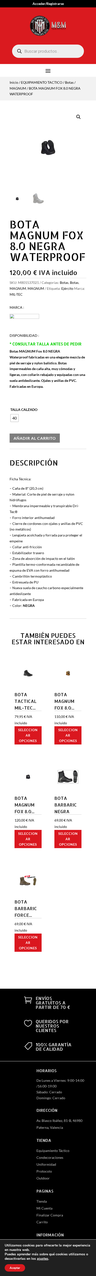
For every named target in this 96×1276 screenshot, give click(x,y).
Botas (69, 82)
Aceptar (15, 1268)
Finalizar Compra (49, 1215)
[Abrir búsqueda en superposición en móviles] (48, 51)
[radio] (14, 418)
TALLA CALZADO (23, 409)
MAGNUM (18, 88)
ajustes (42, 1259)
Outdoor (43, 1178)
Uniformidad (46, 1164)
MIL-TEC (16, 294)
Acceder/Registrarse (48, 4)
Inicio (14, 82)
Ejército (67, 288)
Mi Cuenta (44, 1208)
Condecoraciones (49, 1157)
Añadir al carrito (35, 438)
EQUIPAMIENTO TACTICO (41, 82)
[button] (78, 117)
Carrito (42, 1222)
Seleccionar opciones (28, 735)
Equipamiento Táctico (52, 1150)
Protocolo (44, 1171)
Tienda (41, 1201)
